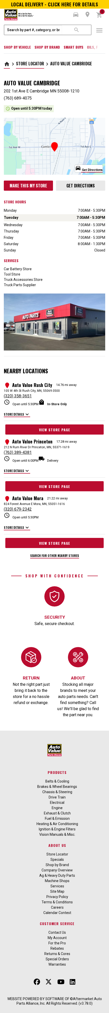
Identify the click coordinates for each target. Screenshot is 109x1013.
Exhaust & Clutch (57, 813)
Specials (57, 860)
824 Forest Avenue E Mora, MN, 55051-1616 (34, 504)
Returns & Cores (57, 954)
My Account (57, 938)
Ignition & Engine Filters (57, 829)
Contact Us (57, 932)
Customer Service (57, 923)
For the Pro (57, 943)
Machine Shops (57, 881)
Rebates (57, 948)
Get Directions (80, 186)
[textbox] (33, 30)
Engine (57, 808)
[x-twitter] (48, 982)
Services (57, 886)
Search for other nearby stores (54, 555)
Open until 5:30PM (21, 402)
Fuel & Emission (57, 818)
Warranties (57, 964)
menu (99, 30)
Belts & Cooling (57, 781)
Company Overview (57, 870)
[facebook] (37, 982)
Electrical (57, 803)
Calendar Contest (57, 913)
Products (57, 772)
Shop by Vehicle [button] (17, 47)
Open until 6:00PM (21, 459)
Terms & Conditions (57, 902)
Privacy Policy (57, 897)
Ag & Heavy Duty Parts (57, 875)
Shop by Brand (47, 47)
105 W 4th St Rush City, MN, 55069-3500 (32, 391)
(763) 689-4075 (18, 98)
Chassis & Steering (57, 792)
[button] (76, 14)
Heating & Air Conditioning (57, 824)
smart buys (73, 47)
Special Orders (57, 959)
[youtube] (60, 982)
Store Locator (30, 64)
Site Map (57, 891)
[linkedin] (72, 982)
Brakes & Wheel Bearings (57, 787)
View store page (54, 429)
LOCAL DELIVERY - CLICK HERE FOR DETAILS (54, 4)
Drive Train (57, 797)
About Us (57, 845)
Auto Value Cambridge (71, 64)
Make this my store (28, 186)
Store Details (17, 414)
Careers (57, 907)
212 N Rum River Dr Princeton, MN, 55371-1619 (36, 447)
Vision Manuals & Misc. (57, 834)
